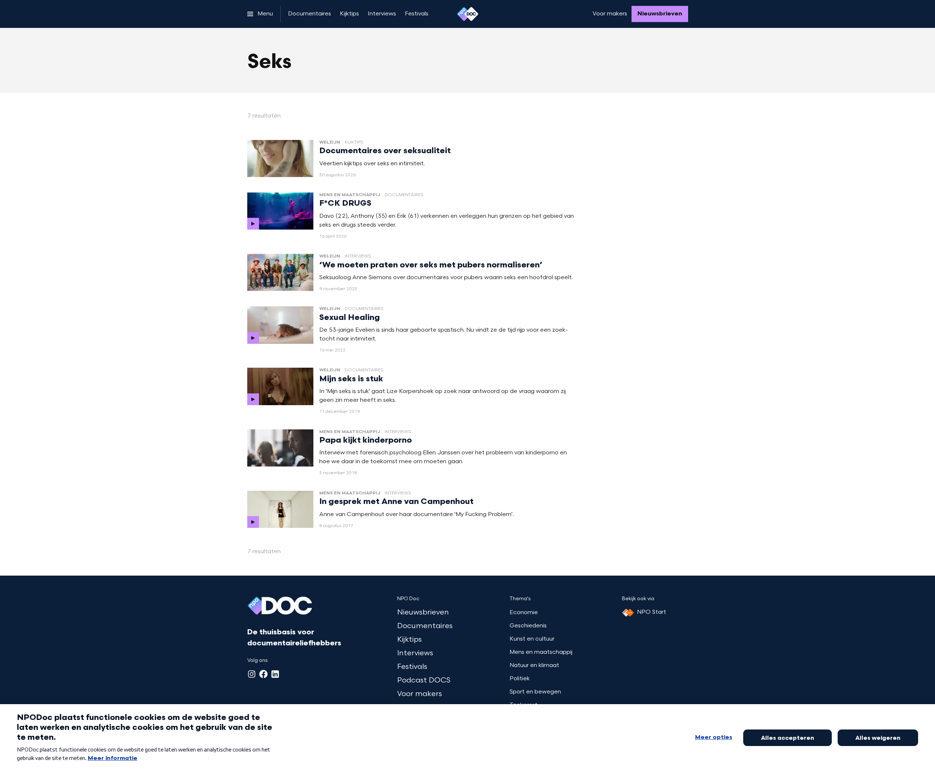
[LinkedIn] (275, 674)
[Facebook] (263, 674)
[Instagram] (251, 674)
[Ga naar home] (468, 14)
